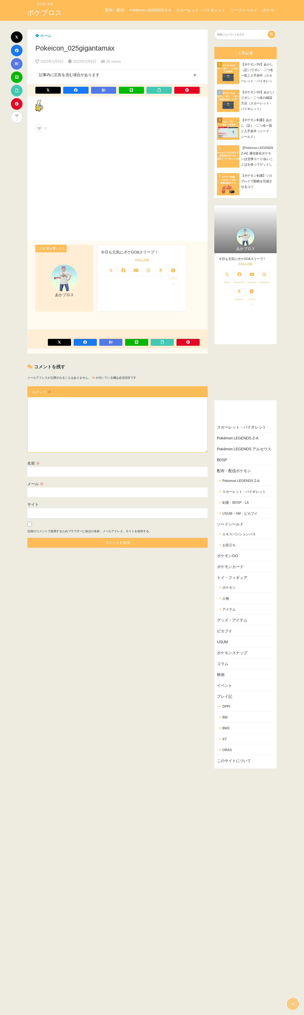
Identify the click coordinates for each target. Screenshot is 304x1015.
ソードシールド (244, 10)
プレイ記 (224, 696)
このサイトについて (234, 761)
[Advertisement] (117, 188)
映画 (221, 675)
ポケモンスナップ (232, 653)
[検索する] (272, 34)
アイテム (229, 609)
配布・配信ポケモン (234, 471)
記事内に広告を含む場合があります (69, 75)
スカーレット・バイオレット (200, 10)
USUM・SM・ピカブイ (239, 513)
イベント (224, 685)
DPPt (226, 706)
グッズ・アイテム (232, 620)
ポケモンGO (227, 556)
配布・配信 (114, 10)
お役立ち (229, 545)
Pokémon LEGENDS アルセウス (244, 449)
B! (17, 64)
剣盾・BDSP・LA (235, 502)
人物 (225, 598)
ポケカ (268, 10)
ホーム (45, 36)
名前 (33, 463)
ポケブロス (44, 12)
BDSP (222, 460)
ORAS (227, 750)
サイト (33, 504)
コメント (41, 392)
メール (35, 484)
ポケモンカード (230, 567)
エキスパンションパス (239, 534)
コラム (222, 664)
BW (225, 717)
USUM (222, 642)
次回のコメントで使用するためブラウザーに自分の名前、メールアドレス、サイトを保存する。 (89, 531)
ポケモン (229, 587)
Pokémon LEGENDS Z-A (150, 10)
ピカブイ (224, 631)
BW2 (225, 728)
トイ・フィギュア (232, 578)
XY (224, 739)
